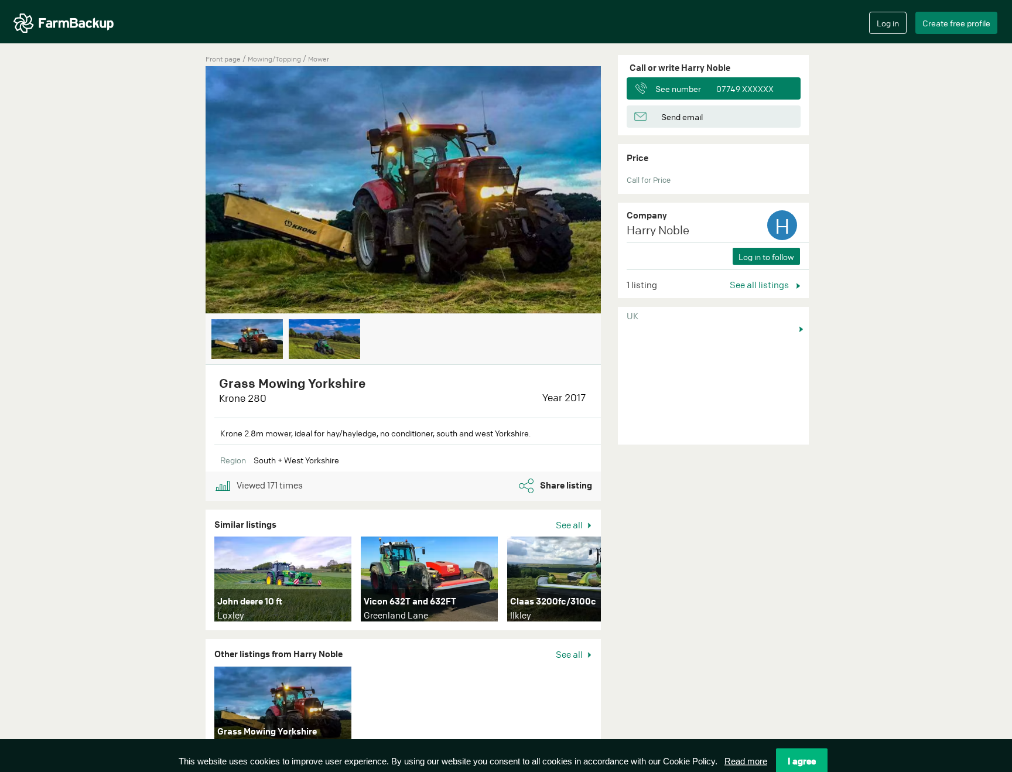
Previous (188, 191)
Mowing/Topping (275, 58)
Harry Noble (658, 230)
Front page (223, 58)
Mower (318, 58)
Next (618, 191)
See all (570, 525)
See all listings (760, 285)
